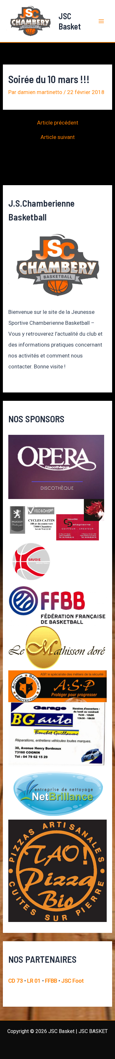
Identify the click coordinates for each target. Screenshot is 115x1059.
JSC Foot (72, 980)
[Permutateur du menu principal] (101, 21)
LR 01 (34, 980)
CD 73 (15, 980)
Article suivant (58, 137)
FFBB (51, 980)
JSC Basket (69, 21)
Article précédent (57, 122)
